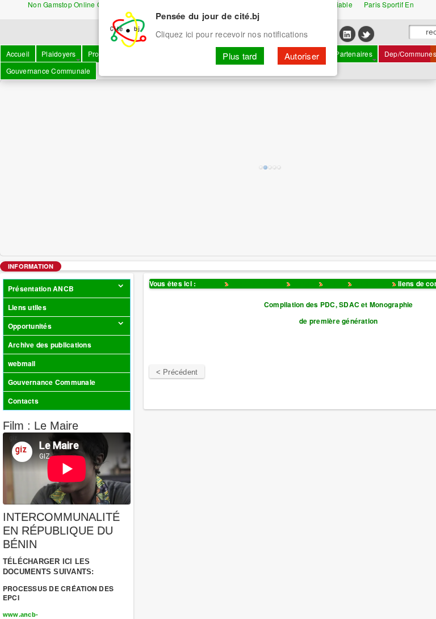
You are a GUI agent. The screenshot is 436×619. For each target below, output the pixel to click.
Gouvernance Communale (51, 382)
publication (372, 283)
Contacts (23, 401)
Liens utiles (27, 307)
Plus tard (240, 56)
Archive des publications (49, 345)
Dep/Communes (258, 283)
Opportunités (30, 326)
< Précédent (177, 372)
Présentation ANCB (41, 288)
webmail (22, 363)
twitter (366, 34)
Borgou (304, 283)
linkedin (347, 34)
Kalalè (335, 283)
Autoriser (301, 56)
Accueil (210, 283)
